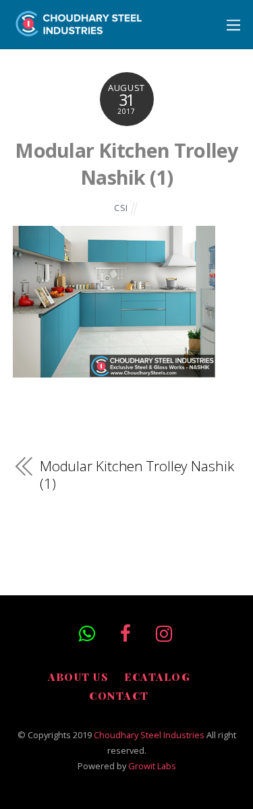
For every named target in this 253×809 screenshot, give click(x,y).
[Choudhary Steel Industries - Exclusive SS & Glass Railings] (79, 29)
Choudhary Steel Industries (149, 735)
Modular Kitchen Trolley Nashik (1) (126, 163)
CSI (121, 208)
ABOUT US (78, 677)
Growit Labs (152, 766)
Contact (119, 695)
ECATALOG (157, 677)
